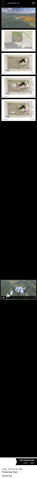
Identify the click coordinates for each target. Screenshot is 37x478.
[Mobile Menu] (33, 3)
